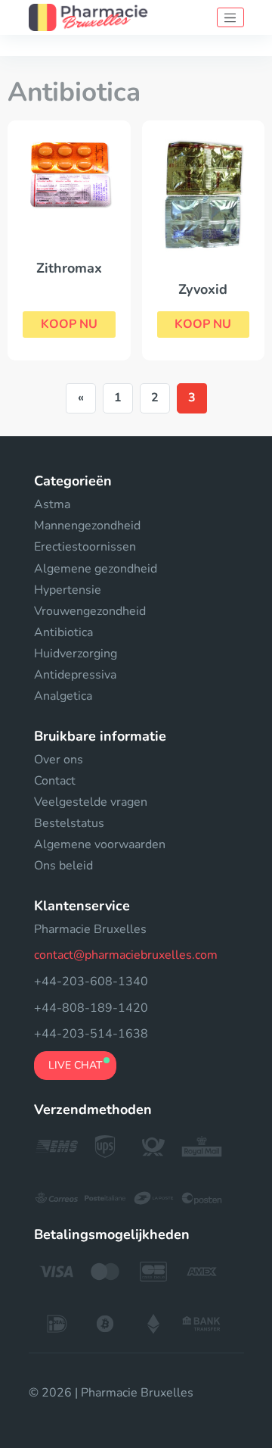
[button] (69, 325)
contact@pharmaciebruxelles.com (126, 955)
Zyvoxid (202, 289)
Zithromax (69, 268)
